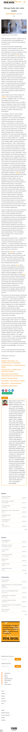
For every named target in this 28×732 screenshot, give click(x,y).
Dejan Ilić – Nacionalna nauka (9, 378)
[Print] (14, 16)
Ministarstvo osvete (7, 568)
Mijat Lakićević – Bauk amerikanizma (11, 383)
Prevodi (6, 677)
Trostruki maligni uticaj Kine (9, 600)
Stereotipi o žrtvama (7, 545)
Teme (2, 703)
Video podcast (7, 684)
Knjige (2, 710)
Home (2, 691)
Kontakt (3, 717)
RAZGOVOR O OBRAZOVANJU (9, 385)
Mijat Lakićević (11, 14)
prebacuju (4, 96)
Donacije (3, 720)
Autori (5, 675)
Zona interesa (5, 549)
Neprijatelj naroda (6, 515)
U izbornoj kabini (6, 505)
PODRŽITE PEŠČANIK (7, 393)
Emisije (3, 696)
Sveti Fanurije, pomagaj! (8, 501)
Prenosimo (3, 701)
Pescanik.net (7, 673)
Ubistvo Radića (5, 580)
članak (17, 172)
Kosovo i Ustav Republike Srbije (10, 591)
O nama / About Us (5, 715)
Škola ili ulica (5, 559)
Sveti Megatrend (6, 519)
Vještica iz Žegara (6, 496)
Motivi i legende (6, 609)
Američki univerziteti (7, 554)
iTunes (5, 682)
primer (17, 265)
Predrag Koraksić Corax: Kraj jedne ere (11, 605)
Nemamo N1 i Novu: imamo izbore (10, 510)
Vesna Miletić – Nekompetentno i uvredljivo (13, 380)
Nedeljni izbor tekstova (7, 656)
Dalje (26, 529)
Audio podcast (7, 680)
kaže (16, 55)
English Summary (6, 663)
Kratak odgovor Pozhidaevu (9, 595)
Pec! (3, 524)
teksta (11, 251)
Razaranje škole (6, 563)
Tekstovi (3, 693)
